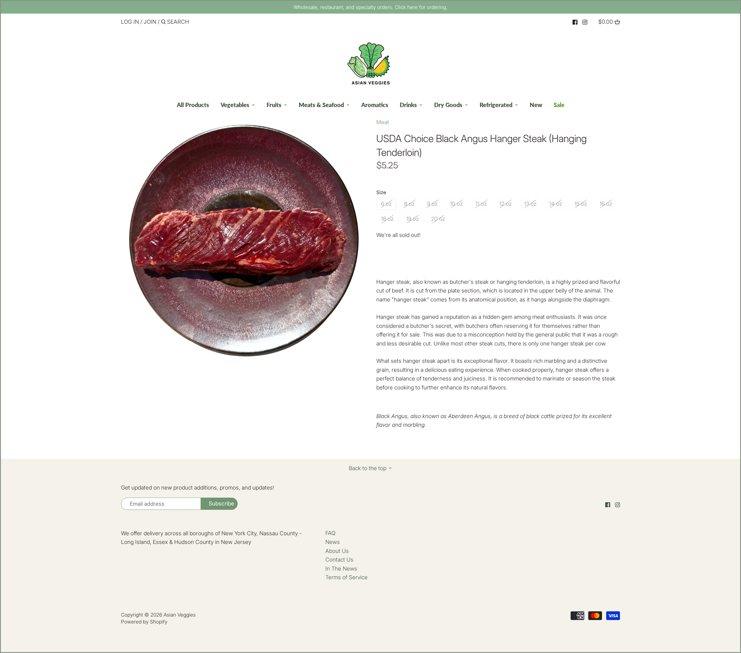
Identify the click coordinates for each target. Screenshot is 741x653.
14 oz (555, 204)
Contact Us (339, 559)
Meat (382, 122)
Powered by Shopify (144, 622)
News (332, 542)
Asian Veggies (180, 615)
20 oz (438, 219)
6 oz (386, 204)
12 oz (505, 204)
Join (150, 22)
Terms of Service (346, 577)
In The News (341, 568)
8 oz (409, 204)
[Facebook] (575, 22)
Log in (130, 22)
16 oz (605, 204)
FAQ (330, 533)
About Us (337, 551)
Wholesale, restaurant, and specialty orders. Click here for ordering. (370, 7)
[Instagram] (584, 22)
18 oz (387, 219)
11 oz (481, 204)
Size (381, 192)
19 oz (412, 219)
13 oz (530, 204)
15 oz (580, 204)
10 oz (456, 204)
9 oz (432, 204)
